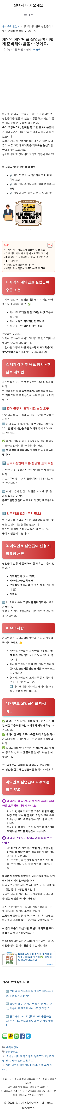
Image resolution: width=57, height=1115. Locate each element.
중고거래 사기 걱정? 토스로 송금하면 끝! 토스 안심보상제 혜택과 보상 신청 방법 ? (29, 1021)
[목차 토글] (48, 245)
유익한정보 (13, 26)
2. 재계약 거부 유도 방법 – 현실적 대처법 (26, 253)
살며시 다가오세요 (28, 5)
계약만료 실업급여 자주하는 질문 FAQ (25, 268)
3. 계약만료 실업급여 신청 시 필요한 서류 (27, 256)
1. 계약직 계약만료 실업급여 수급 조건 (25, 249)
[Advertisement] (28, 81)
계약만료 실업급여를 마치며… (21, 264)
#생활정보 (12, 1051)
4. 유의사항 (11, 260)
